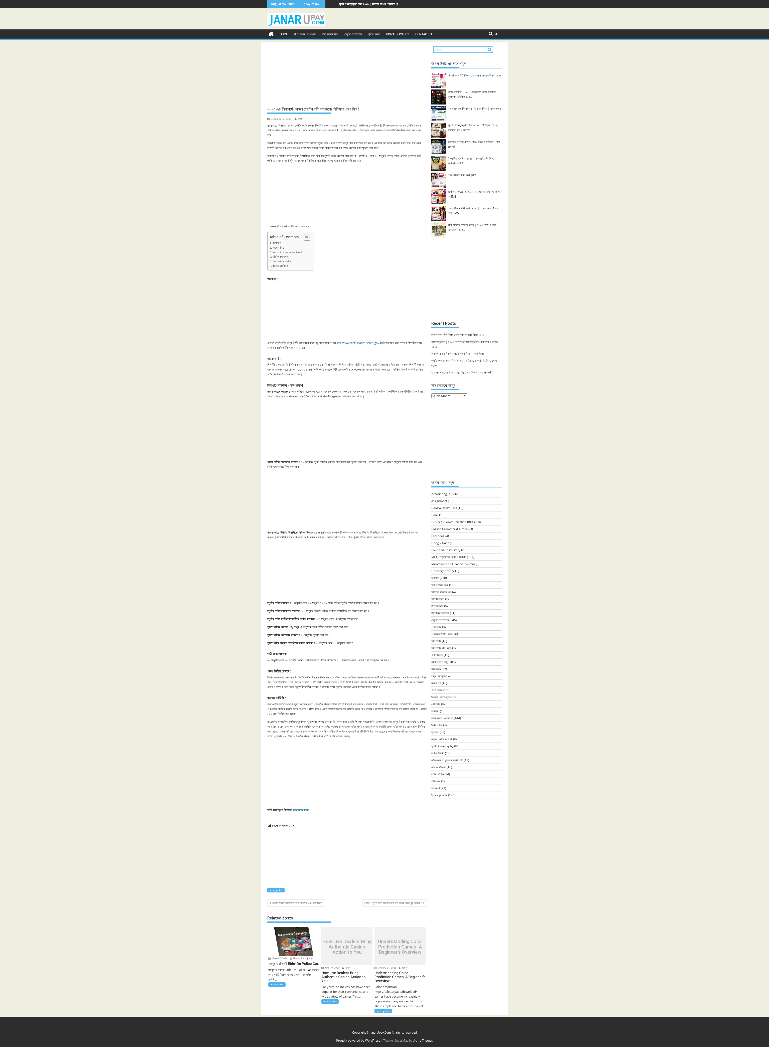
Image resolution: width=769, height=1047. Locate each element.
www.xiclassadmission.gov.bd (363, 343)
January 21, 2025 (386, 967)
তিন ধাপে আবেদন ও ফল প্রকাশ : (288, 252)
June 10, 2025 (332, 967)
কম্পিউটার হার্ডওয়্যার (441, 648)
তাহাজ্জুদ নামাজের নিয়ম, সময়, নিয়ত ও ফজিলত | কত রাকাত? (353, 4)
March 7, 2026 (279, 958)
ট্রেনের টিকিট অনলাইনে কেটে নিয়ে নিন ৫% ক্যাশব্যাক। (298, 903)
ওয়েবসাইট (436, 627)
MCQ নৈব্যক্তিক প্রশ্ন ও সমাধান (448, 557)
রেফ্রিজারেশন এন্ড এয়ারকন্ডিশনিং (447, 760)
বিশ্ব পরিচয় (436, 725)
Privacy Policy (397, 34)
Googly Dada (440, 543)
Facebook (438, 536)
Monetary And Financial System (453, 564)
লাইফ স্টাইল (437, 774)
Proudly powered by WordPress (358, 1040)
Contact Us (424, 34)
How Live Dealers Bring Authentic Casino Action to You (347, 947)
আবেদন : (277, 243)
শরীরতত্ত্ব (435, 781)
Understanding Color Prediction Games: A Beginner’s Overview (400, 947)
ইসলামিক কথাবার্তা (440, 613)
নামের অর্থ (436, 683)
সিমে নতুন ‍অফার (439, 795)
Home (284, 34)
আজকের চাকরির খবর (441, 592)
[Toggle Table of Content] (305, 237)
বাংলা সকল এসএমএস (305, 34)
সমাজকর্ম (435, 788)
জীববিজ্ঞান (436, 669)
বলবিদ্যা (435, 711)
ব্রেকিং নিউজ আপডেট (441, 739)
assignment (439, 501)
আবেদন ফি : (278, 247)
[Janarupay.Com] (271, 33)
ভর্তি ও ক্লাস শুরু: (281, 256)
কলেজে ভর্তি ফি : (280, 266)
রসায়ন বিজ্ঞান (437, 753)
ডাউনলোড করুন (301, 810)
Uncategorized (276, 890)
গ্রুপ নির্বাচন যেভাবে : (282, 261)
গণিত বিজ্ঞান (437, 655)
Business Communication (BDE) (453, 522)
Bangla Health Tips (444, 508)
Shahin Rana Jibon (302, 958)
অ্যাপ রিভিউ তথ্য (439, 585)
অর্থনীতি (435, 578)
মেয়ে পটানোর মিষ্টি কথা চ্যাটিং (462, 175)
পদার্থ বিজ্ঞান (437, 690)
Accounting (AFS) (442, 494)
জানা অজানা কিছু (330, 34)
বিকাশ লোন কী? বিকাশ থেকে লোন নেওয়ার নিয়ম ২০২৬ (474, 75)
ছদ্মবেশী (300, 119)
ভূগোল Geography (442, 746)
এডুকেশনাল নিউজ (353, 34)
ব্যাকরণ (435, 732)
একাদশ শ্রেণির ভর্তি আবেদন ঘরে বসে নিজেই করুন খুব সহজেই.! (393, 903)
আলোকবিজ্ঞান (437, 599)
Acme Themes (423, 1040)
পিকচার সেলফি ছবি (440, 697)
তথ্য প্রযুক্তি (438, 676)
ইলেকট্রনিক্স (437, 606)
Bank (434, 515)
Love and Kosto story (445, 550)
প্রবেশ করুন (374, 34)
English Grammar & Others (450, 529)
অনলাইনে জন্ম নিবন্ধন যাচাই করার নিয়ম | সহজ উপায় (474, 109)
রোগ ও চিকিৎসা (438, 767)
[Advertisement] (347, 75)
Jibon (347, 967)
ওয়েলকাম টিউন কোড (441, 634)
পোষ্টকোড (435, 704)
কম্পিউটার (436, 641)
